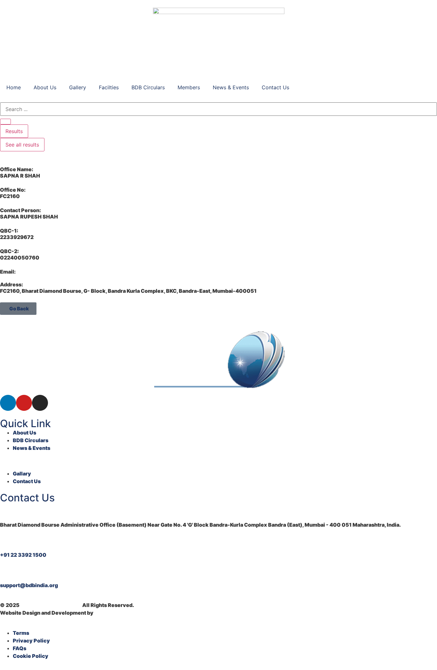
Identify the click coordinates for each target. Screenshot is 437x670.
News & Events (231, 87)
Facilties (109, 87)
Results (14, 131)
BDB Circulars (148, 87)
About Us (45, 87)
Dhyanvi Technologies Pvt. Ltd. (133, 613)
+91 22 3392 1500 (23, 555)
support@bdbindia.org (29, 585)
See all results (22, 144)
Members (189, 87)
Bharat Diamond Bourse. (50, 605)
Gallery (77, 87)
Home (13, 87)
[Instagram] (40, 403)
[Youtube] (24, 403)
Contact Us (275, 87)
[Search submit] (5, 121)
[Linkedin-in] (8, 403)
